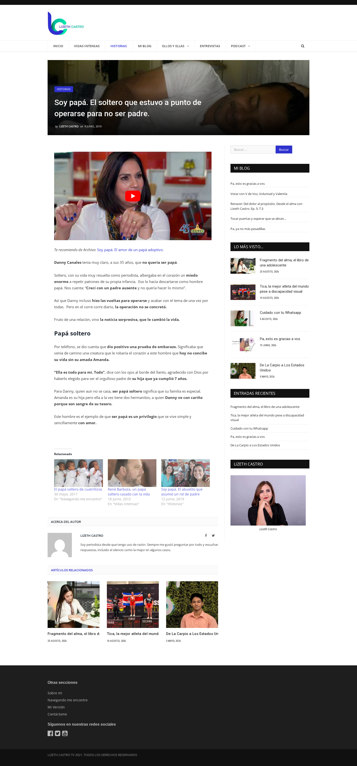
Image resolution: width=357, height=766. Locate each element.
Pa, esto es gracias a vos (247, 183)
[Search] (302, 46)
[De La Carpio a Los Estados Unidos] (192, 604)
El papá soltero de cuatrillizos (78, 489)
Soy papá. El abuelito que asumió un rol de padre (182, 491)
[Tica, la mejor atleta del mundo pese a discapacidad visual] (133, 604)
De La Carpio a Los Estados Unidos (192, 634)
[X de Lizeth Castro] (58, 734)
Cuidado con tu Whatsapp (280, 312)
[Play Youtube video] (132, 196)
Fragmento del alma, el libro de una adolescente (74, 634)
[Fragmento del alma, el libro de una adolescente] (74, 604)
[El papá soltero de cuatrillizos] (78, 473)
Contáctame (57, 714)
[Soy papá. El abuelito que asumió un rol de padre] (185, 473)
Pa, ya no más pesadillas (247, 229)
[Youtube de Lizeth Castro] (65, 734)
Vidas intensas (87, 46)
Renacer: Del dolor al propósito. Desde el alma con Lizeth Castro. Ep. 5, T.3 (266, 206)
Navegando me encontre (68, 700)
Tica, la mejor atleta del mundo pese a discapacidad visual (133, 634)
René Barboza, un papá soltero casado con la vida (129, 491)
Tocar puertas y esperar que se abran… (258, 218)
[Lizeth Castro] (66, 22)
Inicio (58, 46)
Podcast (238, 46)
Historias (118, 46)
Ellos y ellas (173, 46)
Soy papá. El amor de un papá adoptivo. (130, 249)
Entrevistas (210, 46)
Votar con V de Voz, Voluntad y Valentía (258, 194)
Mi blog (144, 46)
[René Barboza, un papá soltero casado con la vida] (132, 473)
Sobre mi (55, 693)
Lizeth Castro (69, 126)
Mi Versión (56, 707)
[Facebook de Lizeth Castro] (51, 734)
